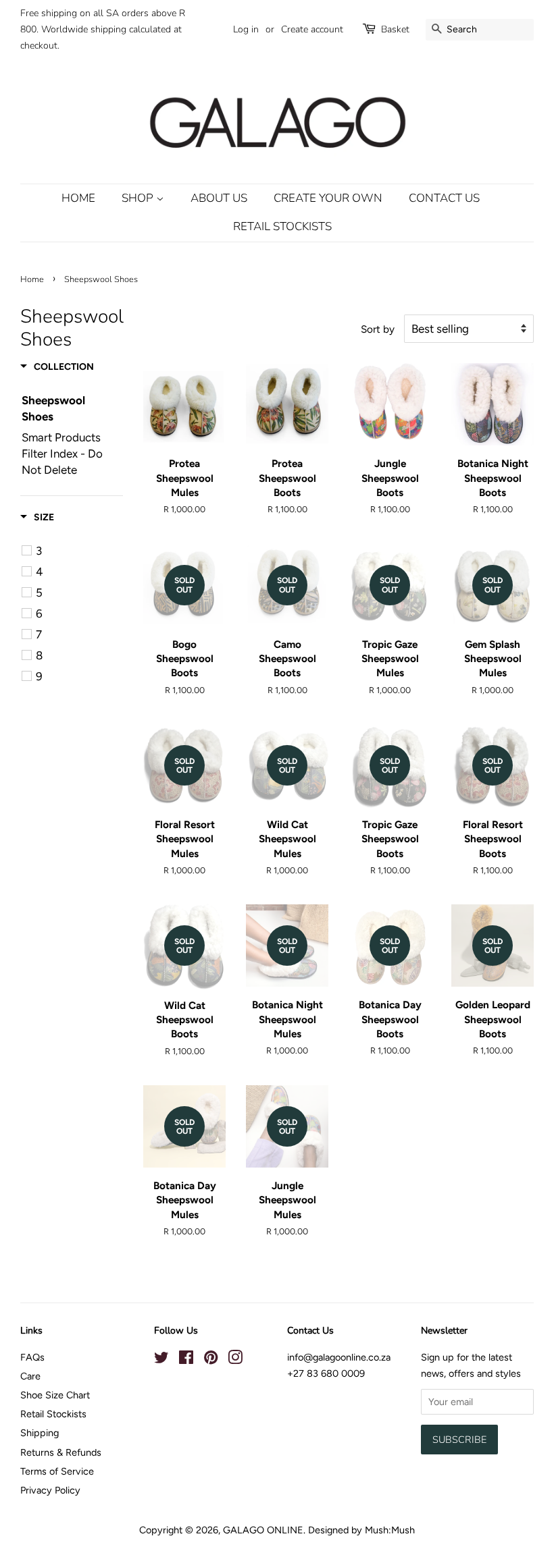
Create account (312, 29)
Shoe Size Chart (55, 1395)
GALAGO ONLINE (263, 1530)
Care (30, 1376)
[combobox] (480, 29)
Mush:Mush (390, 1530)
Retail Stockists (282, 226)
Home (78, 198)
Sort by (378, 329)
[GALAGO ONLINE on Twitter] (161, 1360)
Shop (139, 198)
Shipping (39, 1433)
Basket (395, 29)
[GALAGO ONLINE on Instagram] (235, 1360)
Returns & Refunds (60, 1452)
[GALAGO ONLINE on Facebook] (186, 1360)
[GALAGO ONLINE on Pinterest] (210, 1360)
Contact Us (444, 198)
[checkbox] (73, 551)
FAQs (32, 1357)
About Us (219, 198)
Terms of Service (57, 1471)
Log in (246, 29)
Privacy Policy (50, 1490)
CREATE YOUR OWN (328, 198)
